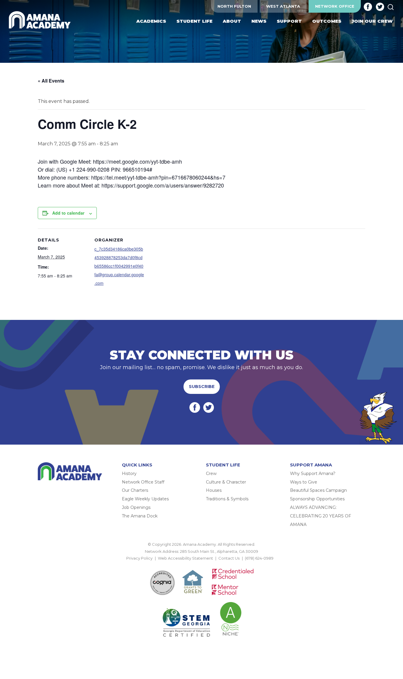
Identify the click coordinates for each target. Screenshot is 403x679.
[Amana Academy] (41, 20)
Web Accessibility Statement (185, 558)
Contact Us (229, 558)
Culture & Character (226, 482)
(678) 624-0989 (259, 558)
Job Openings (136, 507)
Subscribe (201, 386)
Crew (211, 473)
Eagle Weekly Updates (145, 499)
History (129, 473)
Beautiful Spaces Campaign (318, 490)
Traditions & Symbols (227, 499)
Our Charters (135, 490)
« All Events (51, 80)
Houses (214, 490)
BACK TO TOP (201, 565)
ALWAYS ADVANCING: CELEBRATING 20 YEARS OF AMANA (320, 516)
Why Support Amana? (312, 473)
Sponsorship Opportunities (317, 499)
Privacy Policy (139, 558)
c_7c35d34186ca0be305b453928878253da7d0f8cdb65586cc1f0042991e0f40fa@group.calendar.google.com (119, 266)
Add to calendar (68, 213)
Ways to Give (303, 482)
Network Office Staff (143, 482)
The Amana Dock (140, 516)
